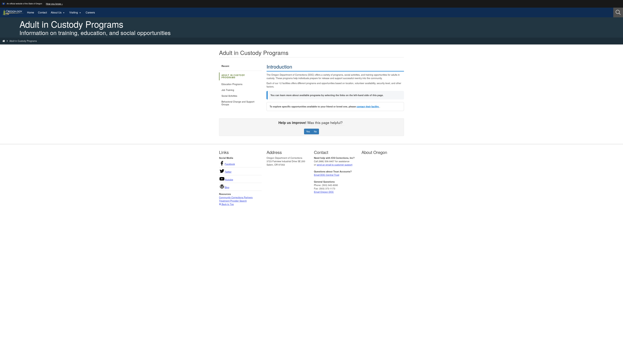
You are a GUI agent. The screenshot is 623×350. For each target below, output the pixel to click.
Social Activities (229, 95)
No (315, 131)
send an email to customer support (334, 164)
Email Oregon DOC (324, 191)
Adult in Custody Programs (233, 76)
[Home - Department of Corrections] (3, 40)
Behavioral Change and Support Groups (237, 103)
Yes (308, 131)
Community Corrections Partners (236, 197)
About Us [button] (58, 12)
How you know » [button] (54, 3)
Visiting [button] (75, 12)
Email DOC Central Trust (326, 174)
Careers (90, 12)
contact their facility (368, 106)
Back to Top (227, 204)
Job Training (227, 90)
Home (30, 12)
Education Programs (231, 84)
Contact (42, 12)
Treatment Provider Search (233, 200)
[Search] (618, 12)
